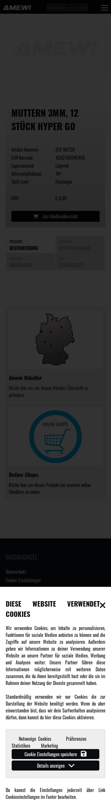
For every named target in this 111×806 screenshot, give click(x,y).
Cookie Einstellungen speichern (51, 754)
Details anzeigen (51, 765)
